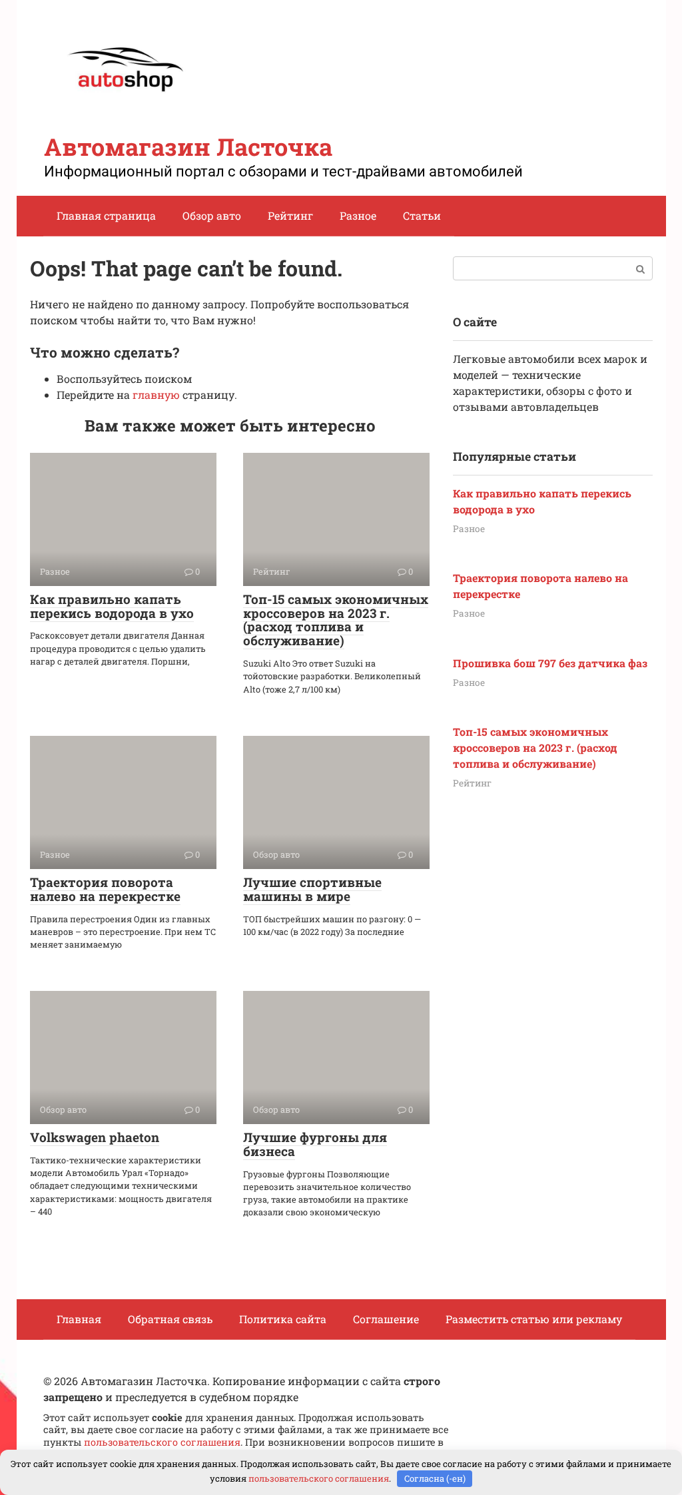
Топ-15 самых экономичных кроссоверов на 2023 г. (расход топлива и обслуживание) (335, 620)
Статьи (422, 215)
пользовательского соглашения (162, 1442)
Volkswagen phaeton (94, 1137)
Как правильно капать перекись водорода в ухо (112, 606)
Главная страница (106, 215)
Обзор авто (211, 215)
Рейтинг (290, 215)
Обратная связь (170, 1319)
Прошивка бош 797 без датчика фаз (550, 663)
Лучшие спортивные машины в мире (312, 889)
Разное (358, 215)
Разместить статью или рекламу (534, 1319)
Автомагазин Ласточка (188, 146)
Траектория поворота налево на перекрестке (105, 889)
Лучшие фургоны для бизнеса (315, 1144)
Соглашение (386, 1319)
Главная (79, 1319)
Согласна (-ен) (435, 1478)
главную (156, 395)
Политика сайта (282, 1319)
